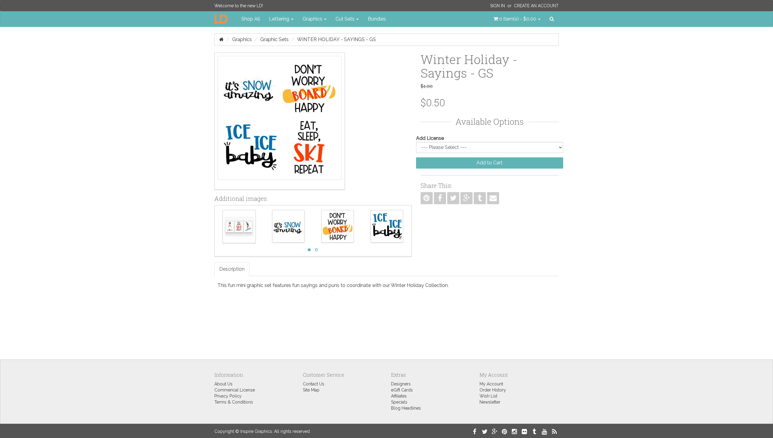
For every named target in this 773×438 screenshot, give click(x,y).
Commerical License (234, 390)
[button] (517, 19)
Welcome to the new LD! (238, 5)
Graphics (242, 39)
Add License (430, 138)
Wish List (488, 396)
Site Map (311, 390)
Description (232, 269)
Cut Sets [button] (345, 19)
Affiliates (399, 396)
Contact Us (313, 384)
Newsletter (490, 402)
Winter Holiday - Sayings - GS (336, 39)
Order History (493, 390)
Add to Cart (489, 163)
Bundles (377, 19)
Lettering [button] (279, 19)
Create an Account (536, 5)
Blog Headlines (406, 408)
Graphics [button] (313, 19)
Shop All (250, 19)
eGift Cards (402, 390)
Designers (401, 384)
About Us (223, 384)
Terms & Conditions (233, 402)
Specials (399, 402)
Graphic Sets (274, 39)
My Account (491, 384)
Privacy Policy (228, 396)
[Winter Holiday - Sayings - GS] (279, 121)
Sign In (497, 5)
